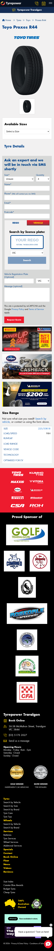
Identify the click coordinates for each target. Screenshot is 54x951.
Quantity (40, 175)
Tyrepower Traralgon (29, 9)
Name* (7, 184)
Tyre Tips (7, 816)
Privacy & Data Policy (19, 943)
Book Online (10, 856)
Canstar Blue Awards (13, 885)
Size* (7, 175)
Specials (8, 849)
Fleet (6, 860)
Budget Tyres (9, 888)
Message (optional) (13, 286)
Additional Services (12, 845)
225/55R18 (44, 428)
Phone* (19, 193)
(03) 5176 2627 (18, 735)
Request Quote (14, 320)
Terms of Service (36, 309)
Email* (7, 202)
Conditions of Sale (37, 943)
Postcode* (9, 212)
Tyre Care (8, 813)
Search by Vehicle (11, 802)
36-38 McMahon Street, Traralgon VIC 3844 (27, 728)
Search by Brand (11, 809)
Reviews (8, 871)
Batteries (7, 835)
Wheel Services (10, 842)
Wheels (7, 820)
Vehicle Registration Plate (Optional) (16, 275)
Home (8, 20)
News (6, 864)
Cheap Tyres (9, 892)
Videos (7, 868)
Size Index (8, 881)
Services (8, 831)
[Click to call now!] (36, 3)
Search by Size (10, 806)
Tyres (6, 798)
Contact (7, 853)
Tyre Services (9, 838)
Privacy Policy (18, 309)
